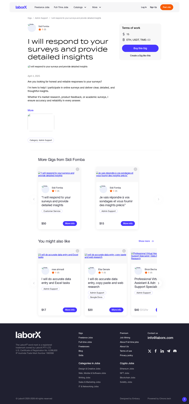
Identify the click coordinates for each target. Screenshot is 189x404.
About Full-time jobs (129, 342)
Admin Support (41, 18)
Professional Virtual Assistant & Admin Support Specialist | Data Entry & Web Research (151, 283)
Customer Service (52, 211)
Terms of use (126, 351)
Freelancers (84, 346)
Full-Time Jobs (61, 7)
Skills (81, 355)
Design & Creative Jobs (89, 368)
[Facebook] (155, 351)
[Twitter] (149, 351)
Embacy (136, 398)
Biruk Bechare (152, 269)
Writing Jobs (84, 377)
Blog (81, 351)
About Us (124, 346)
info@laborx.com (160, 338)
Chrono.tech (165, 398)
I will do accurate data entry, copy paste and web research (105, 282)
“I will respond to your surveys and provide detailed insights (56, 201)
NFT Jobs (124, 373)
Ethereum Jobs (127, 368)
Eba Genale (104, 269)
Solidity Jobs (126, 382)
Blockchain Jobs (127, 377)
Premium (124, 333)
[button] (158, 283)
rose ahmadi (58, 269)
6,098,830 (52, 350)
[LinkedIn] (162, 351)
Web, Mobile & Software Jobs (92, 373)
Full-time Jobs (85, 342)
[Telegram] (168, 351)
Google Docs (96, 297)
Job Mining (125, 337)
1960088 (50, 353)
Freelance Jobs (42, 7)
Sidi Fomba (43, 26)
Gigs (30, 18)
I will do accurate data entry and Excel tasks (56, 281)
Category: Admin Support (41, 140)
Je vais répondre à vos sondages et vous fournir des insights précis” (116, 201)
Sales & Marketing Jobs (90, 382)
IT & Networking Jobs (89, 386)
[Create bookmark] (77, 169)
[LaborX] (21, 7)
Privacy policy (126, 355)
